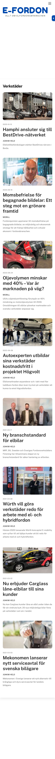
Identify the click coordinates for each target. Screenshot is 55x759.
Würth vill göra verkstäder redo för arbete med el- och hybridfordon (23, 512)
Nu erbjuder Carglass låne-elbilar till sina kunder (25, 589)
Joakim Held (9, 141)
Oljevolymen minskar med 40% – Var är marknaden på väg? (25, 283)
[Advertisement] (27, 47)
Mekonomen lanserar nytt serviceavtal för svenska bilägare (25, 663)
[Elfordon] (25, 13)
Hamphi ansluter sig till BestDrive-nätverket (27, 132)
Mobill (6, 217)
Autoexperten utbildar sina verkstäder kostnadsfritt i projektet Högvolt (26, 363)
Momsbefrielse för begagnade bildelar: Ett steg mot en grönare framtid (27, 203)
